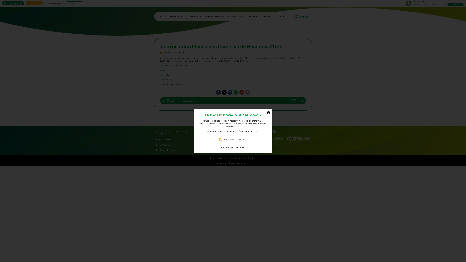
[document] (233, 131)
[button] (268, 113)
